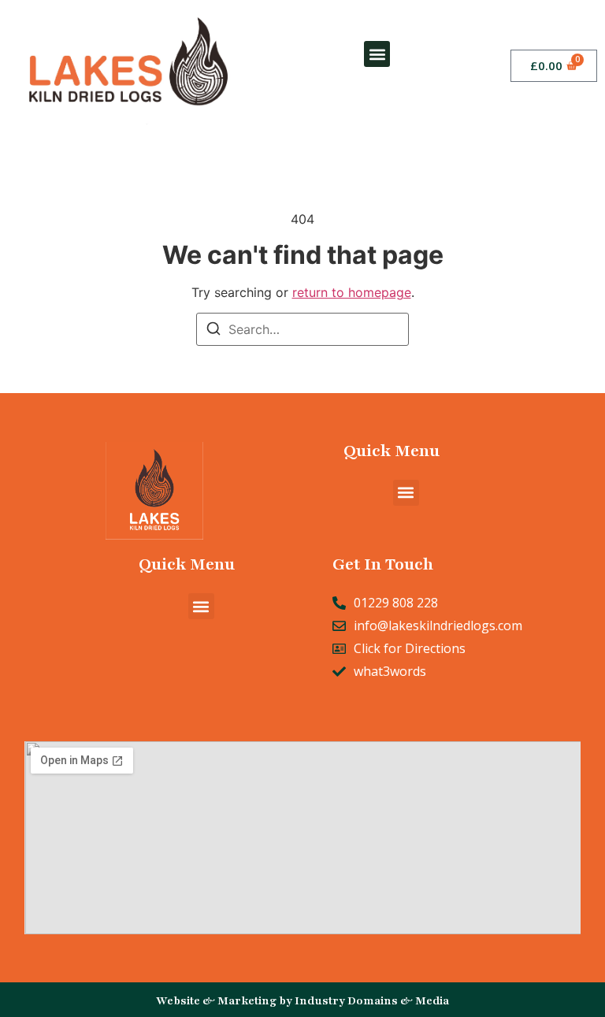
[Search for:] (302, 329)
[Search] (213, 330)
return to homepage (351, 292)
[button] (377, 54)
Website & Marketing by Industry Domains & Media (302, 1000)
